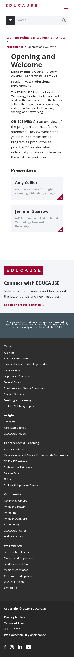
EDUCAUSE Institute (15, 461)
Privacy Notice (14, 617)
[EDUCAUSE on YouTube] (28, 647)
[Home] (21, 5)
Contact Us (10, 588)
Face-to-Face (11, 473)
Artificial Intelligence (16, 359)
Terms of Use (14, 623)
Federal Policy (12, 383)
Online (8, 479)
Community (12, 494)
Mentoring (10, 513)
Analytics (9, 353)
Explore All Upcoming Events (21, 485)
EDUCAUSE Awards (15, 531)
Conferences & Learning (21, 443)
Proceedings (15, 47)
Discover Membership (17, 552)
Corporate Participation (18, 576)
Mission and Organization (19, 558)
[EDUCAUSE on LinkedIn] (20, 647)
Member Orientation (16, 570)
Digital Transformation (17, 377)
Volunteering (11, 525)
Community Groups (15, 501)
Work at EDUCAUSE (15, 582)
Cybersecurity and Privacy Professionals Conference (36, 455)
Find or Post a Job (14, 537)
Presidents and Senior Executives (24, 388)
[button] (66, 11)
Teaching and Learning (17, 400)
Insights (10, 415)
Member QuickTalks (16, 519)
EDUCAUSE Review (15, 434)
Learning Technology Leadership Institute (36, 38)
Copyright (11, 609)
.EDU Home (12, 629)
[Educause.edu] (23, 270)
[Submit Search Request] (63, 20)
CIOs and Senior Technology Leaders (26, 365)
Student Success (14, 395)
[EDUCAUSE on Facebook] (5, 647)
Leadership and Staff (17, 564)
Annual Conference (15, 450)
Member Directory (15, 507)
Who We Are (13, 546)
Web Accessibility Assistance (25, 635)
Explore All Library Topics (19, 406)
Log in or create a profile (22, 305)
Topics (8, 346)
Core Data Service (15, 428)
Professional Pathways (18, 467)
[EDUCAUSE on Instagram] (12, 647)
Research (9, 422)
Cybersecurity (12, 371)
